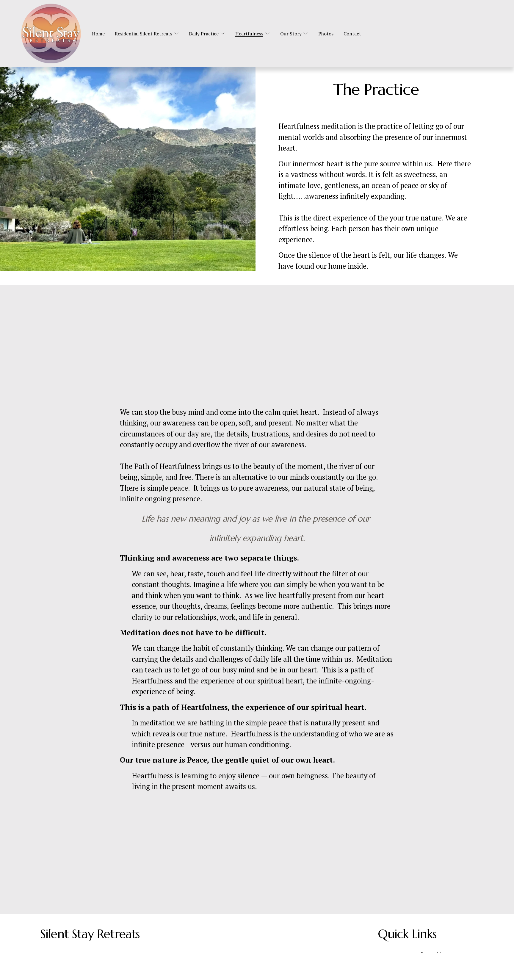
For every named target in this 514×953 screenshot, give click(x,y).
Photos (325, 33)
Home (98, 33)
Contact (352, 33)
